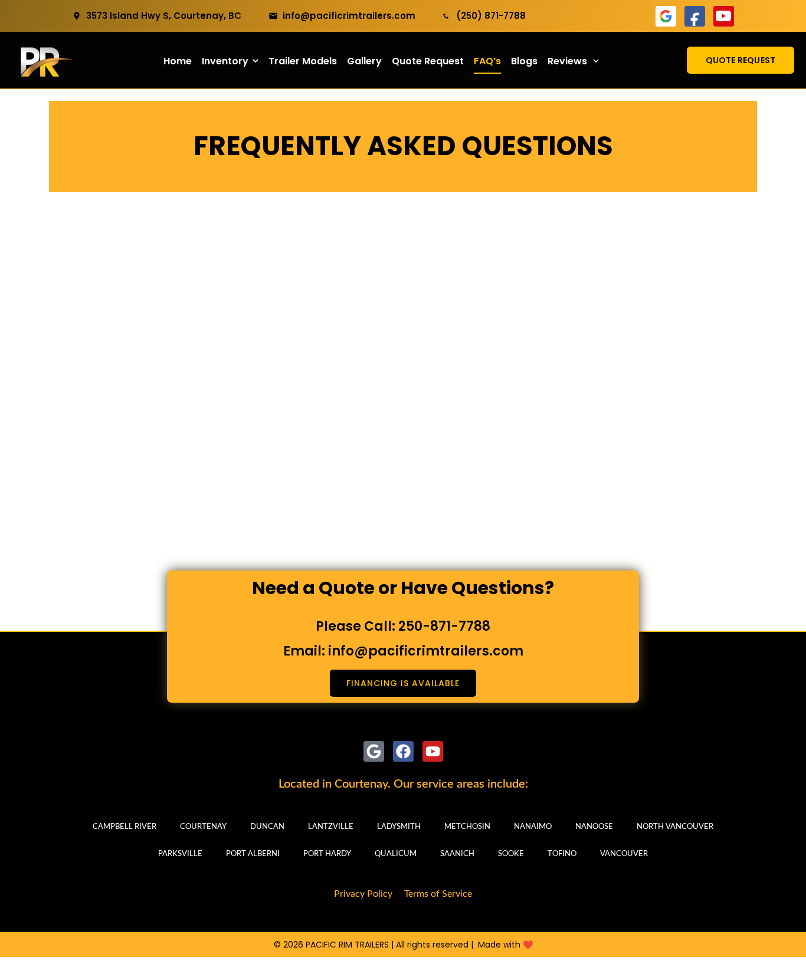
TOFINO (562, 854)
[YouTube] (723, 16)
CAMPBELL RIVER (124, 827)
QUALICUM (396, 854)
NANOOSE (594, 827)
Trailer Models (302, 61)
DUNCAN (267, 827)
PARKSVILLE (180, 854)
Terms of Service (438, 894)
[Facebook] (694, 16)
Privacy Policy (363, 894)
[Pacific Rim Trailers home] (44, 60)
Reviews (567, 61)
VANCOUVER (624, 854)
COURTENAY (203, 827)
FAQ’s (487, 61)
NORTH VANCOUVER (675, 827)
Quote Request (428, 61)
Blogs (524, 61)
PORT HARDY (327, 854)
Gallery (364, 61)
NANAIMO (533, 827)
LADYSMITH (399, 827)
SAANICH (457, 854)
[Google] (666, 16)
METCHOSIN (467, 827)
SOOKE (511, 854)
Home (177, 61)
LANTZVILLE (330, 827)
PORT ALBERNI (253, 854)
